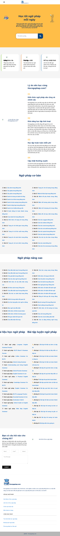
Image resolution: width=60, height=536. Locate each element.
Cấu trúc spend (46, 231)
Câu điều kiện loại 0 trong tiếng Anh (18, 290)
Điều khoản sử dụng (8, 510)
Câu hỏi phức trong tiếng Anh (46, 279)
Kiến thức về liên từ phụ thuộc (16, 311)
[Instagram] (50, 2)
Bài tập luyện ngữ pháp (8, 522)
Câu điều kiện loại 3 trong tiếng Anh (18, 273)
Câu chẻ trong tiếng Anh (44, 313)
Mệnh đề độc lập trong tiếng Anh (47, 193)
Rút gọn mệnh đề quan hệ (15, 316)
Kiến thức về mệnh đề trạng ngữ (47, 293)
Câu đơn (14, 187)
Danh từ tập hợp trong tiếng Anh (16, 205)
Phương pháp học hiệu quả (9, 526)
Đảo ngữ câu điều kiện (14, 308)
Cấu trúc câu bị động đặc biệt (46, 316)
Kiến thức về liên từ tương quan (17, 313)
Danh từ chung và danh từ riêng (16, 196)
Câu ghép (14, 190)
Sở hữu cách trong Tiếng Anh (16, 287)
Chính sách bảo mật (8, 506)
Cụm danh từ (16, 217)
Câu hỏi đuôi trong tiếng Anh (46, 281)
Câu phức (14, 193)
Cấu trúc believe (45, 222)
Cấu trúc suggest (45, 219)
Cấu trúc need (46, 225)
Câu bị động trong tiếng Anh (46, 305)
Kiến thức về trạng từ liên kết (46, 276)
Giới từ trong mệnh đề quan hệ (16, 299)
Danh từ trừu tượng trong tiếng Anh (17, 202)
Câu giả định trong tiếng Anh (16, 276)
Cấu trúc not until (47, 228)
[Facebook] (47, 2)
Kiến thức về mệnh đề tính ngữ (46, 290)
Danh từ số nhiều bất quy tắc (15, 208)
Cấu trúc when (46, 234)
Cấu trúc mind (44, 243)
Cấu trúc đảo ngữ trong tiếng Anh (17, 279)
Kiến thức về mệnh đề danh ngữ (47, 287)
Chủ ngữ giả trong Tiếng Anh (46, 284)
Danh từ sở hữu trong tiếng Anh (16, 199)
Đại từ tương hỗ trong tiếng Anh (47, 302)
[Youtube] (53, 2)
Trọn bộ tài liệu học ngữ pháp (10, 518)
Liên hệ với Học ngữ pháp (9, 502)
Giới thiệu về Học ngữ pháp (10, 499)
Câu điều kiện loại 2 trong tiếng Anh (18, 270)
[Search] (56, 2)
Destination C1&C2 (18, 400)
